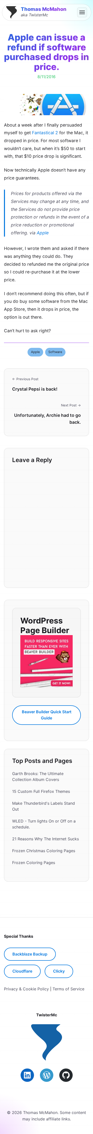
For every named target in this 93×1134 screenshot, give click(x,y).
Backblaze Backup (29, 954)
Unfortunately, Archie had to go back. (47, 419)
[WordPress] (46, 1075)
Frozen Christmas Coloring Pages (43, 850)
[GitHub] (66, 1075)
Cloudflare (22, 971)
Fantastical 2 (45, 132)
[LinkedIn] (27, 1075)
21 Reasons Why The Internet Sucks (45, 838)
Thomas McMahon (43, 9)
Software (55, 352)
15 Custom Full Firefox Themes (41, 791)
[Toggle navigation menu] (82, 12)
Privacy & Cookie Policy (26, 988)
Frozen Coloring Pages (33, 862)
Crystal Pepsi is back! (34, 389)
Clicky (59, 971)
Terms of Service (68, 988)
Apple (43, 232)
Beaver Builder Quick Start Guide (46, 715)
